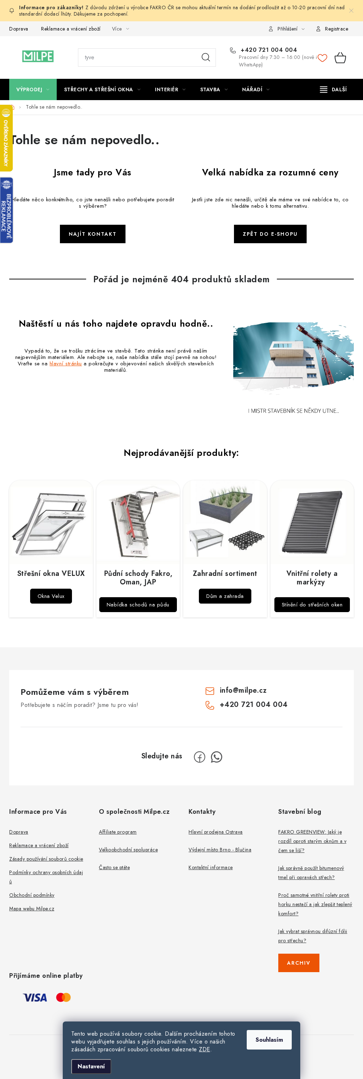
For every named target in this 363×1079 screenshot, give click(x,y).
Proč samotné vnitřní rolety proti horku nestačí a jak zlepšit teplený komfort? (315, 904)
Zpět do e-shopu (270, 234)
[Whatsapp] (216, 757)
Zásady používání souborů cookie (46, 858)
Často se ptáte (114, 867)
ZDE (204, 1049)
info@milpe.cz (243, 690)
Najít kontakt (93, 234)
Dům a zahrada (225, 596)
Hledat (206, 57)
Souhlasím (269, 1040)
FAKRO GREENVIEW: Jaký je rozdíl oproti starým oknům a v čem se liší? (312, 841)
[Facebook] (199, 757)
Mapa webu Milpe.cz (31, 908)
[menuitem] (33, 89)
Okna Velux (51, 596)
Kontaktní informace (211, 867)
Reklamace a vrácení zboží (71, 28)
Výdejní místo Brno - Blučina (220, 849)
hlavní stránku (66, 363)
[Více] (333, 89)
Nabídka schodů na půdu (138, 605)
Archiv (299, 962)
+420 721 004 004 (268, 50)
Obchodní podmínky (32, 895)
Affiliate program (118, 831)
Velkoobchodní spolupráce (128, 849)
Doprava (18, 28)
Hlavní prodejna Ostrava (216, 831)
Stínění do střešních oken (312, 605)
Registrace (336, 28)
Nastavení (91, 1066)
